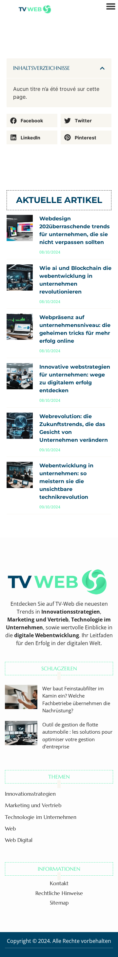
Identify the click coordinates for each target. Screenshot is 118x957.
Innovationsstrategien (30, 793)
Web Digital (18, 840)
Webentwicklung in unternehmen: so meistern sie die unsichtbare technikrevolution (66, 481)
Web (10, 828)
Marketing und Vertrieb (33, 805)
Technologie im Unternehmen (40, 817)
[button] (102, 68)
